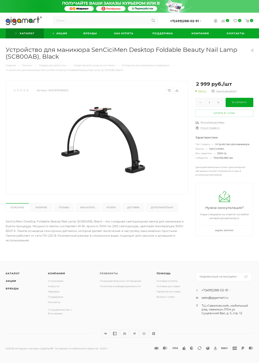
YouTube (144, 334)
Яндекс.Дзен (154, 334)
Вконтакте (105, 334)
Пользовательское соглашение (120, 280)
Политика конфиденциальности (120, 286)
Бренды (12, 288)
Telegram (134, 334)
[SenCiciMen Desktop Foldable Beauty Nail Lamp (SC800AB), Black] (103, 140)
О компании (55, 280)
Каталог (13, 273)
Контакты (54, 302)
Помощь (164, 273)
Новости (53, 286)
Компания (56, 273)
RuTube (125, 334)
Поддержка (55, 296)
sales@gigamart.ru (215, 297)
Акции (11, 280)
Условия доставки (168, 286)
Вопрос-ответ (166, 296)
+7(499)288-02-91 (184, 21)
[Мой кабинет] (215, 21)
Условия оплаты (167, 280)
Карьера (53, 291)
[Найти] (153, 20)
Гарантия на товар (169, 291)
